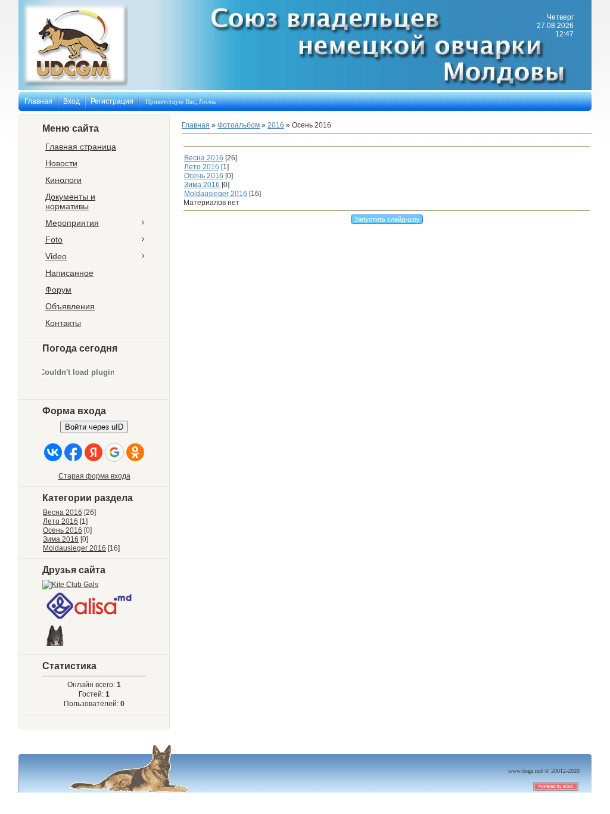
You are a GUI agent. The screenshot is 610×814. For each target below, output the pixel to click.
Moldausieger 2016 (74, 548)
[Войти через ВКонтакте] (53, 452)
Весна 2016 (62, 512)
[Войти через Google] (114, 452)
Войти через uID (94, 426)
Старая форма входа (94, 476)
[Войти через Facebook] (73, 452)
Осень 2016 (62, 530)
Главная (38, 101)
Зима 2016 (61, 539)
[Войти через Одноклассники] (135, 452)
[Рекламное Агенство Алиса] (90, 620)
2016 (275, 125)
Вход (71, 101)
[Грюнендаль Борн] (55, 646)
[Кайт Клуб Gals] (70, 584)
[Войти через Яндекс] (93, 452)
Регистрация (112, 101)
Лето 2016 (60, 521)
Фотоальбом (238, 125)
